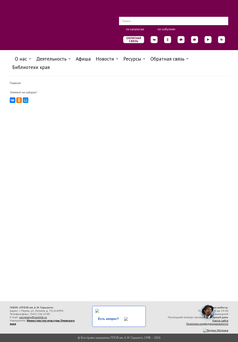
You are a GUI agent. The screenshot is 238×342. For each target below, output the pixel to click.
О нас (19, 59)
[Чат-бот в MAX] (194, 39)
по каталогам (135, 29)
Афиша (83, 59)
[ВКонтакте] (12, 100)
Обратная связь (133, 39)
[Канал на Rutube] (208, 39)
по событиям (166, 29)
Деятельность (51, 59)
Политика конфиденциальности (207, 323)
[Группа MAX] (181, 39)
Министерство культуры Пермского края (42, 322)
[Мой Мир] (25, 100)
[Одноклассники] (19, 100)
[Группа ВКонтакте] (154, 39)
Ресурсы (132, 59)
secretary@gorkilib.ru (33, 317)
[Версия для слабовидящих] (221, 39)
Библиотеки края (31, 67)
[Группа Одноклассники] (167, 39)
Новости (105, 59)
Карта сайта (220, 320)
